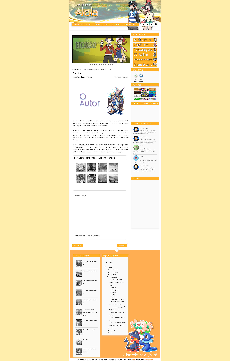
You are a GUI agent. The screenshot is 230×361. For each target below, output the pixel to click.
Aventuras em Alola (88, 69)
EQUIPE (88, 24)
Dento (141, 156)
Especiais (113, 297)
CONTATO (107, 24)
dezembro (115, 270)
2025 (111, 260)
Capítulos (113, 287)
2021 (111, 262)
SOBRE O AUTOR (129, 24)
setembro (114, 277)
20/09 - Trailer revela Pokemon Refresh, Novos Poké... (116, 282)
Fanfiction (97, 69)
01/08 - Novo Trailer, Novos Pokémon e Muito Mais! (90, 312)
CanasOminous (144, 128)
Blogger (133, 359)
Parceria (85, 339)
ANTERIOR (77, 245)
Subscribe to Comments (93, 235)
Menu (102, 69)
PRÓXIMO (122, 245)
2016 (110, 267)
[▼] (106, 267)
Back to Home (76, 69)
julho (113, 330)
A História (113, 292)
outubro (114, 274)
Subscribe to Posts (80, 235)
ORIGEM (97, 24)
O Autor (76, 73)
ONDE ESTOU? (78, 24)
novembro (115, 272)
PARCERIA (117, 24)
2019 (111, 265)
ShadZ (141, 146)
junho (113, 333)
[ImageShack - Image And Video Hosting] (152, 100)
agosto (114, 328)
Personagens (114, 290)
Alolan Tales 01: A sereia (117, 299)
